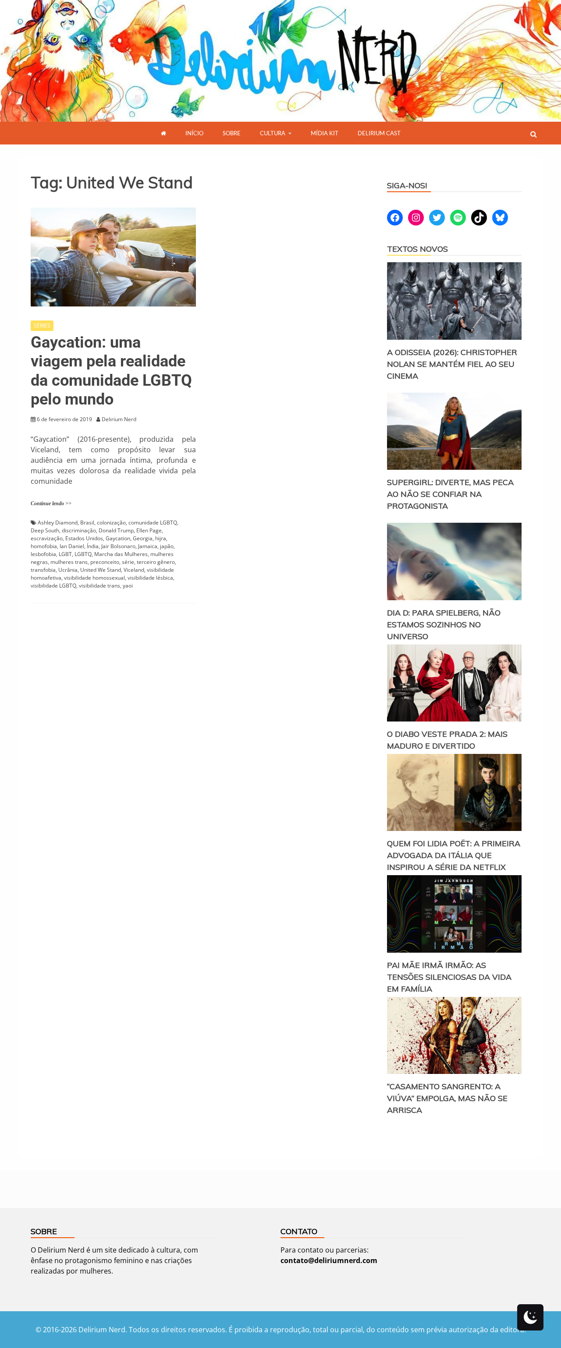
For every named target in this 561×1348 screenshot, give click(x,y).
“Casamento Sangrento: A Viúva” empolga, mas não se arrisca (447, 1098)
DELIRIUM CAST (379, 133)
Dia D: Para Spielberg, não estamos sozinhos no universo (444, 624)
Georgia (143, 538)
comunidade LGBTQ (152, 522)
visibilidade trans (99, 585)
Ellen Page (149, 530)
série (128, 562)
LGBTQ (83, 554)
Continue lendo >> (51, 503)
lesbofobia (43, 554)
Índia (93, 546)
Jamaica (147, 546)
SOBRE (232, 133)
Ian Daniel (72, 546)
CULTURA (272, 133)
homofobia (44, 546)
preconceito (104, 562)
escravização (47, 538)
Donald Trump (116, 530)
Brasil (87, 522)
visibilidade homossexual (94, 577)
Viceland (134, 570)
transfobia (43, 570)
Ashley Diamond (58, 522)
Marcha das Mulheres (121, 554)
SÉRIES (42, 325)
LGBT (65, 554)
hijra (160, 538)
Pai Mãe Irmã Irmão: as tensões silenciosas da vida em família (449, 977)
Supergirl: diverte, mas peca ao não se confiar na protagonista (450, 494)
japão (167, 546)
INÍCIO (194, 133)
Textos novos (417, 249)
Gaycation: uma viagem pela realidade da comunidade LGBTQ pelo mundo (111, 370)
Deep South (45, 530)
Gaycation (118, 538)
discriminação (79, 530)
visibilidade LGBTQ (53, 585)
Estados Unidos (84, 538)
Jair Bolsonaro (118, 546)
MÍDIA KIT (324, 133)
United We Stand (100, 570)
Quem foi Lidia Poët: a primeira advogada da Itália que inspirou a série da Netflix (453, 855)
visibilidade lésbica (150, 577)
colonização (111, 522)
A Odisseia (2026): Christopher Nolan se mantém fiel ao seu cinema (452, 364)
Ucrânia (68, 570)
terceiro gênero (156, 562)
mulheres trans (69, 562)
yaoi (128, 585)
